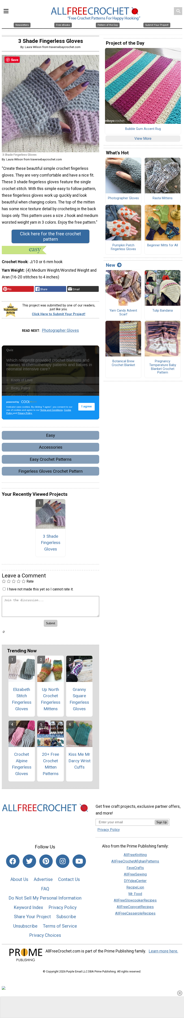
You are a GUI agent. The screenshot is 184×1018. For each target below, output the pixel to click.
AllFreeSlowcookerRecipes (135, 900)
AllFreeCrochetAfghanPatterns (135, 861)
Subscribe (66, 916)
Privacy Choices (45, 935)
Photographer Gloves (60, 330)
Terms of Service (60, 926)
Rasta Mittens (163, 198)
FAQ (45, 888)
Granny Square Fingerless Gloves (79, 699)
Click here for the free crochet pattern (50, 236)
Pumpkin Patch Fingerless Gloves (123, 247)
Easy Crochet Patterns (51, 459)
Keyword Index (28, 907)
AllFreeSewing (135, 874)
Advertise (43, 879)
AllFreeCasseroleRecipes (135, 913)
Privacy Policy (62, 907)
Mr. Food (135, 894)
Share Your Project (32, 916)
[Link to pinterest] (46, 861)
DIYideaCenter (135, 881)
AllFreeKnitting (135, 855)
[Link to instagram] (62, 861)
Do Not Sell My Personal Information (45, 898)
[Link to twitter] (29, 861)
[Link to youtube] (79, 861)
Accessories (50, 447)
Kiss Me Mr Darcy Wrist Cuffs (79, 761)
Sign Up (161, 822)
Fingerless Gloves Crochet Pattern (50, 471)
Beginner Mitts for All (162, 245)
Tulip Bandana (162, 310)
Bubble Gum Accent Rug (143, 129)
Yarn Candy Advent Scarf (123, 312)
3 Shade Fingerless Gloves (50, 543)
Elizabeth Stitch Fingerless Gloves (21, 699)
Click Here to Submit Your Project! (58, 314)
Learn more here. (163, 951)
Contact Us (69, 879)
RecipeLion (135, 887)
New (110, 265)
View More (142, 138)
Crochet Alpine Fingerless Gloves (21, 764)
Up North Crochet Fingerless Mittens (50, 699)
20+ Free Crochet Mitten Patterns (50, 764)
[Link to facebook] (13, 861)
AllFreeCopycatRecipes (135, 907)
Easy (50, 435)
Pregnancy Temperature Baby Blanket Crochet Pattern (162, 367)
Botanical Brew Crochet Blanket (123, 363)
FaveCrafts (135, 868)
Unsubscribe (25, 926)
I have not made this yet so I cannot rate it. (40, 589)
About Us (19, 879)
